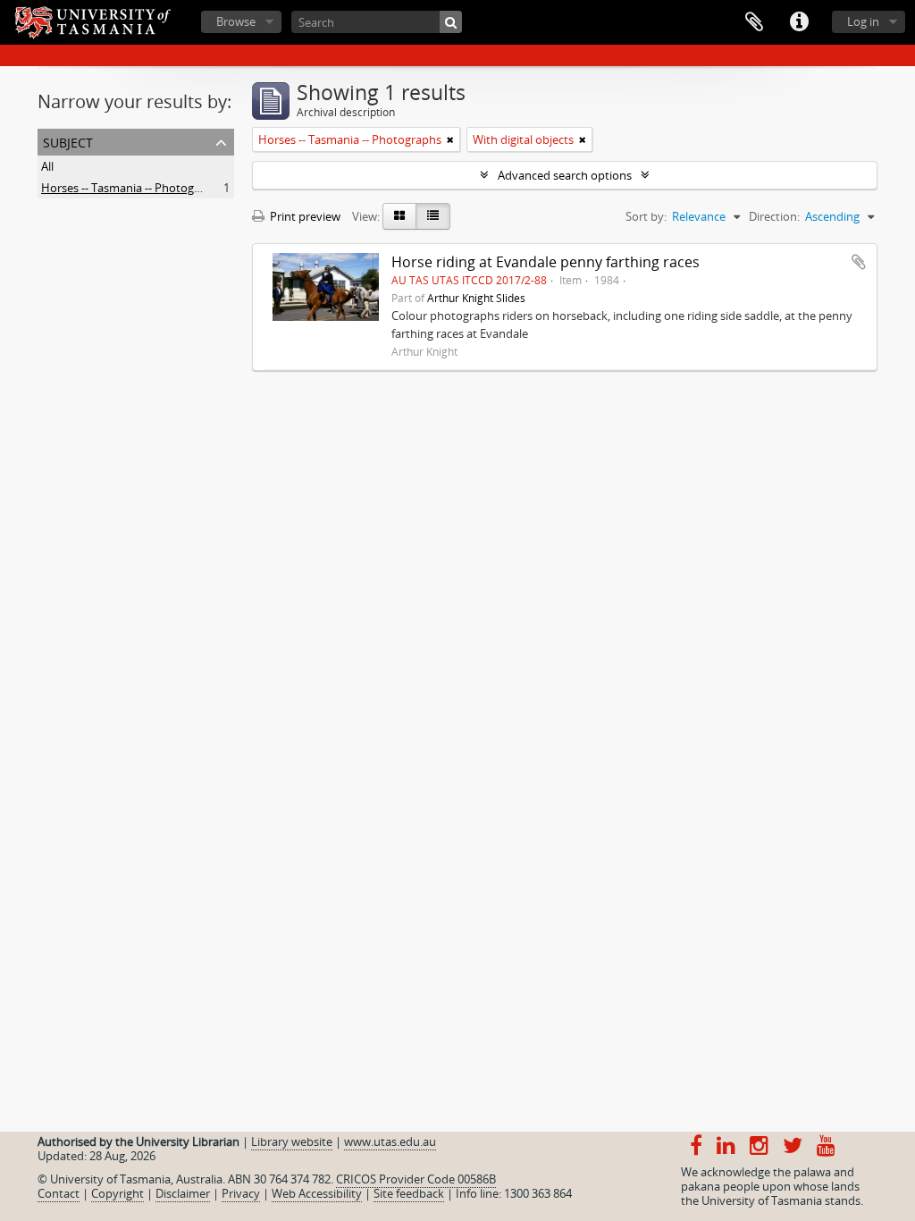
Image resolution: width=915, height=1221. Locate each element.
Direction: (774, 216)
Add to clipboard (859, 262)
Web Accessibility (317, 1193)
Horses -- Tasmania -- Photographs (132, 188)
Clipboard (754, 22)
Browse (236, 21)
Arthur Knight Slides (476, 298)
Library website (291, 1141)
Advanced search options (565, 175)
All (47, 166)
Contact (59, 1193)
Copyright (117, 1193)
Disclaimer (182, 1193)
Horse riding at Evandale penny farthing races (545, 262)
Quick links (798, 22)
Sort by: (646, 216)
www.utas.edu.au (390, 1141)
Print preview (303, 216)
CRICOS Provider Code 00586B (416, 1179)
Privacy (241, 1193)
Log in (863, 21)
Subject (68, 141)
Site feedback (409, 1193)
